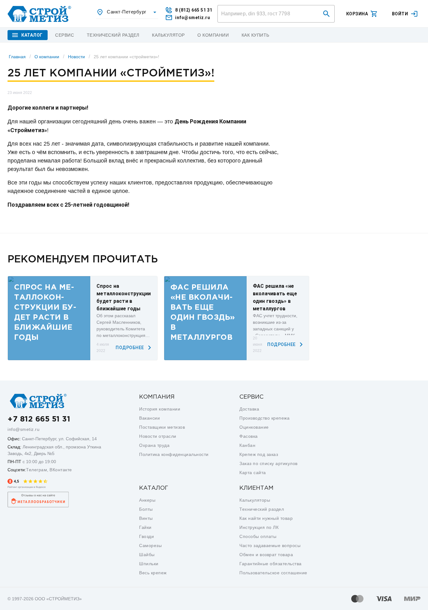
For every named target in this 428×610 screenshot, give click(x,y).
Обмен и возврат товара (266, 554)
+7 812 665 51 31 (39, 419)
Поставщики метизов (162, 427)
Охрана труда (154, 445)
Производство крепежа (264, 418)
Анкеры (147, 500)
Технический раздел (261, 509)
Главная (17, 56)
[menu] (64, 35)
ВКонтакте (61, 469)
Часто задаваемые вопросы (269, 545)
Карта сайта (252, 472)
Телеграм (36, 469)
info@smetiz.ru (23, 429)
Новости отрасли (157, 436)
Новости (76, 56)
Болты (146, 509)
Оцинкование (254, 427)
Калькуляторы (254, 500)
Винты (146, 518)
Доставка (249, 408)
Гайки (145, 527)
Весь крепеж (153, 572)
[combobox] (127, 12)
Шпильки (149, 563)
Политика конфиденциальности (174, 454)
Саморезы (150, 545)
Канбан (247, 445)
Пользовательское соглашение (273, 572)
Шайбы (147, 554)
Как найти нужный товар (266, 518)
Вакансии (149, 418)
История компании (159, 408)
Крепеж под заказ (258, 454)
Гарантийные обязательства (270, 563)
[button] (326, 13)
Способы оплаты (257, 536)
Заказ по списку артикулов (268, 463)
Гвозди (146, 536)
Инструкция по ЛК (259, 527)
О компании (46, 56)
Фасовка (248, 436)
